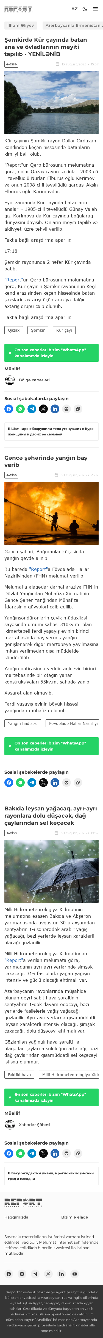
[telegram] (31, 409)
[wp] (20, 409)
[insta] (22, 1274)
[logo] (18, 9)
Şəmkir (38, 330)
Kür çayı (64, 330)
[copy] (78, 409)
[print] (66, 409)
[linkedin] (55, 409)
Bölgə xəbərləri (34, 379)
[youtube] (74, 1274)
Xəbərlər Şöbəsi (34, 1124)
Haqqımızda (16, 1217)
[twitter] (43, 409)
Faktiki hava (19, 1074)
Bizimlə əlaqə (74, 1217)
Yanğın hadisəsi (23, 723)
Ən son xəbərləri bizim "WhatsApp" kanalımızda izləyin (50, 352)
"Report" (13, 279)
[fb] (8, 409)
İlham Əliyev (20, 25)
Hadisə (11, 64)
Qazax (14, 330)
